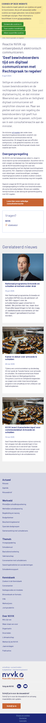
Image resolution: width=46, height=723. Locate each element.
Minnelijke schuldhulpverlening (14, 504)
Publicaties (6, 650)
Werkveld (7, 500)
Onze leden (6, 633)
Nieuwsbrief (7, 492)
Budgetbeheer (7, 517)
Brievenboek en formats (11, 594)
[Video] (25, 686)
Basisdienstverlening (10, 551)
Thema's (6, 539)
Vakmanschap (8, 556)
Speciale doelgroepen (10, 526)
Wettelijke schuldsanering (12, 508)
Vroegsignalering (9, 542)
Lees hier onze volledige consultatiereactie (17, 202)
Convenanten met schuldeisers (14, 560)
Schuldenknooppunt (10, 569)
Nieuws (5, 483)
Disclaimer (23, 718)
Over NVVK (8, 615)
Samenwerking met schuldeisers (15, 531)
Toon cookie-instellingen (13, 28)
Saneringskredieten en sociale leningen (17, 565)
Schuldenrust (7, 547)
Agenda (5, 488)
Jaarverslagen (8, 646)
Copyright (23, 721)
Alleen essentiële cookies (14, 33)
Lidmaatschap (8, 637)
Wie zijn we (6, 619)
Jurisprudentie (8, 607)
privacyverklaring (24, 18)
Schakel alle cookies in (12, 24)
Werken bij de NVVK (10, 642)
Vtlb (4, 599)
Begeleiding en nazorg (10, 513)
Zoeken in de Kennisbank (12, 581)
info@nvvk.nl (12, 225)
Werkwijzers (7, 603)
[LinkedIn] (19, 686)
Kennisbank (8, 577)
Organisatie (6, 628)
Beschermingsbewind (10, 522)
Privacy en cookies (23, 715)
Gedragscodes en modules (12, 590)
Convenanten (7, 585)
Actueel (6, 479)
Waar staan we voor (10, 624)
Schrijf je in (11, 706)
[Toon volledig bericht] (23, 288)
